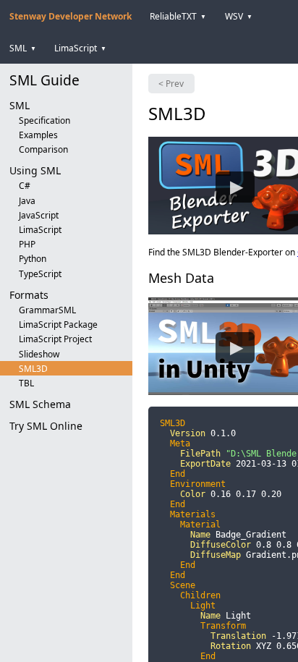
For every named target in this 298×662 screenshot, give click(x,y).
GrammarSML (47, 310)
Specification (44, 120)
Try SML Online (45, 426)
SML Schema (40, 404)
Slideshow (39, 354)
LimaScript (40, 230)
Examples (38, 135)
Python (32, 259)
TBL (26, 383)
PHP (27, 244)
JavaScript (39, 215)
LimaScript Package (58, 324)
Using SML (35, 170)
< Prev (171, 83)
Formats (28, 295)
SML (19, 105)
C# (24, 185)
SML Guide (44, 80)
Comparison (43, 149)
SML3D (33, 368)
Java (27, 201)
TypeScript (40, 274)
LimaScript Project (55, 339)
